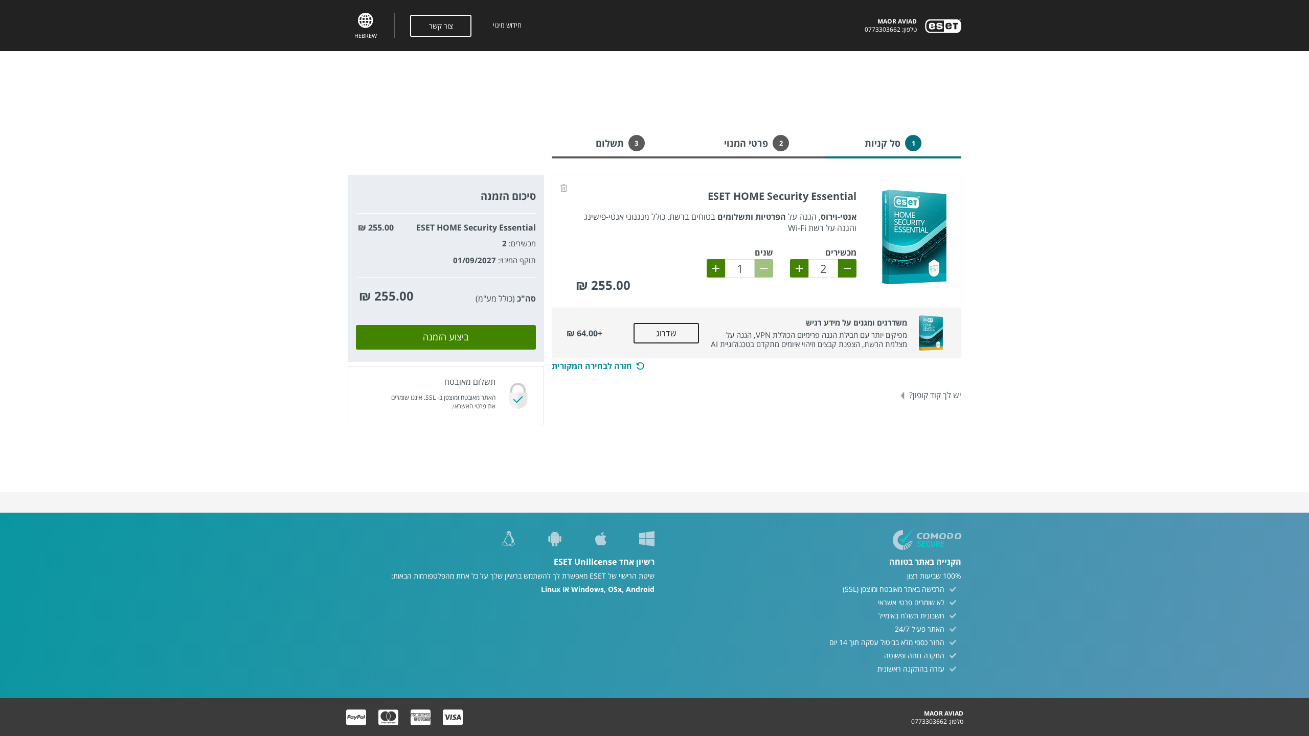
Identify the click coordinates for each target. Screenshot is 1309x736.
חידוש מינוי (507, 25)
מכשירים (840, 252)
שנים (764, 252)
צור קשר (441, 26)
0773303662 (882, 29)
